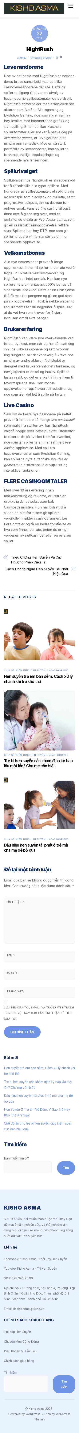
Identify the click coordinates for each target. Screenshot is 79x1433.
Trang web (15, 991)
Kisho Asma (37, 1408)
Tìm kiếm (10, 1372)
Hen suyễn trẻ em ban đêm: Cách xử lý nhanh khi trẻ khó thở (38, 679)
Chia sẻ (9, 670)
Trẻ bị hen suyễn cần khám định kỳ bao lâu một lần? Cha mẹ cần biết (38, 763)
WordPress (33, 1414)
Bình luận (15, 902)
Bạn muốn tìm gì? (16, 1158)
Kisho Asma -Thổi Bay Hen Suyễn (43, 1259)
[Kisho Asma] (34, 12)
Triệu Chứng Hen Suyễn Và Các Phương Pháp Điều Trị (36, 559)
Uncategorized (41, 57)
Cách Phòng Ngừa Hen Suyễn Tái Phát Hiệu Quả (37, 571)
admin (21, 57)
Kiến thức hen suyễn (30, 670)
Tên (11, 955)
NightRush (39, 49)
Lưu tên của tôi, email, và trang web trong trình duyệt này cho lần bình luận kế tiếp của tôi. (39, 1013)
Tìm (66, 1167)
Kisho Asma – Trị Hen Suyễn (37, 1268)
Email (12, 973)
